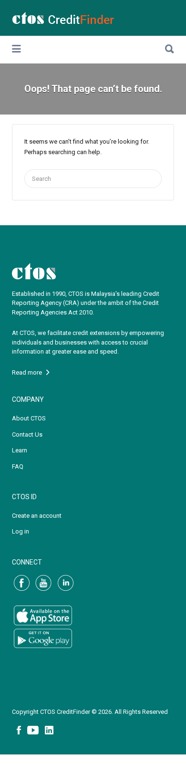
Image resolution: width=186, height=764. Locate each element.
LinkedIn (49, 730)
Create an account (37, 515)
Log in (20, 531)
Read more (29, 372)
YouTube (33, 730)
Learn (19, 450)
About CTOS (29, 418)
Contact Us (27, 434)
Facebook (19, 730)
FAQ (17, 466)
